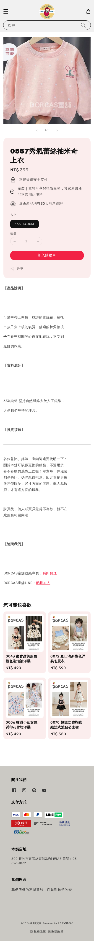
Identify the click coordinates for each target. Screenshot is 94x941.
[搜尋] (83, 25)
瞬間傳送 (50, 573)
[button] (6, 11)
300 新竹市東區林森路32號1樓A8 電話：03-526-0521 (44, 861)
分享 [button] (20, 269)
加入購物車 (47, 255)
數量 (13, 233)
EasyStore (65, 923)
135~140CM (24, 224)
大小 (13, 214)
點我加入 (43, 583)
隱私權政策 (38, 931)
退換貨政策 (56, 931)
